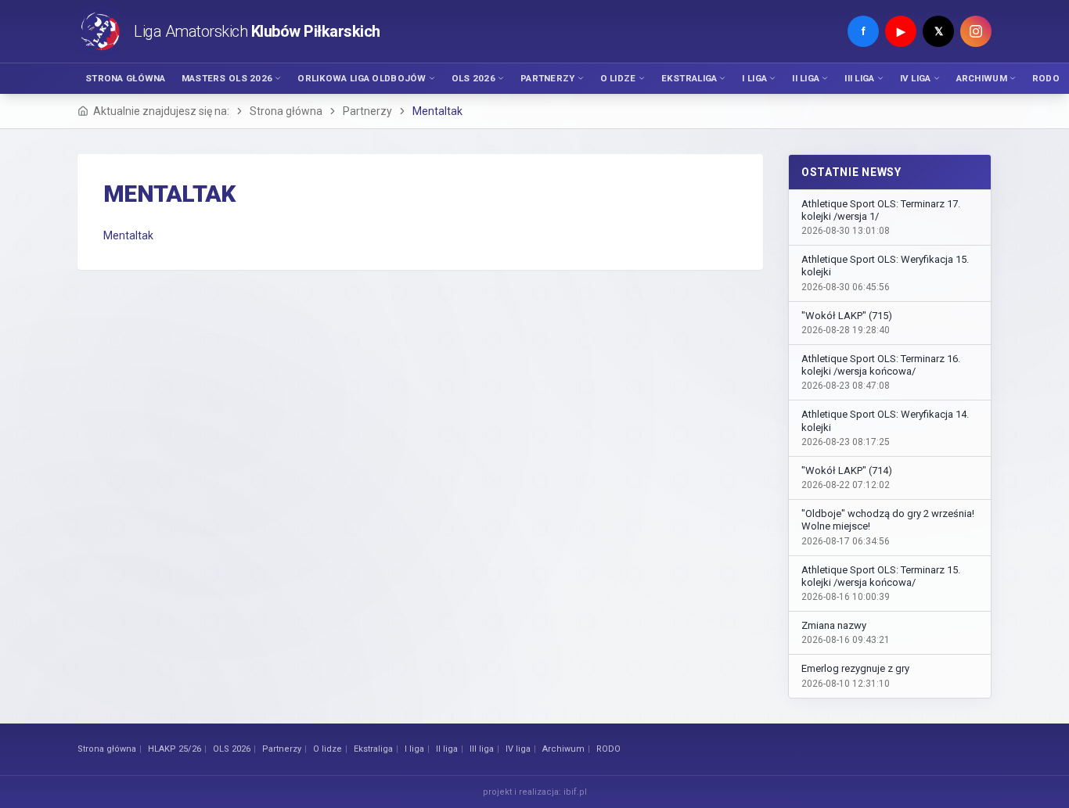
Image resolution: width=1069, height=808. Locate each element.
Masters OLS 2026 (227, 78)
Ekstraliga (689, 78)
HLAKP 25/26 (174, 749)
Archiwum (981, 78)
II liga (805, 78)
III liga (859, 78)
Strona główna (125, 78)
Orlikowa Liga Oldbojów (361, 78)
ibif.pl (575, 792)
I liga (754, 78)
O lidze (618, 78)
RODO (1046, 78)
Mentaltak (128, 235)
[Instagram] (976, 31)
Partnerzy (547, 78)
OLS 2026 (473, 78)
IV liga (915, 78)
